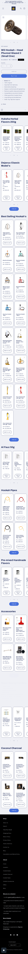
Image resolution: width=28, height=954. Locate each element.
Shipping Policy (7, 833)
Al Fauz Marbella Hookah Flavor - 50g (17, 464)
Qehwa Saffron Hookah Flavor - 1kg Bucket (18, 719)
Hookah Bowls (7, 870)
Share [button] (4, 104)
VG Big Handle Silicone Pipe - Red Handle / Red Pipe (20, 508)
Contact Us (6, 847)
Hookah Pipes (6, 877)
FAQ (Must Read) (7, 829)
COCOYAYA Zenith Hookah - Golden (7, 397)
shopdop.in (11, 949)
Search (5, 826)
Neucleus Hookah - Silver (20, 315)
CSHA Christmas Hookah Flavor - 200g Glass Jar (17, 581)
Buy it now (14, 76)
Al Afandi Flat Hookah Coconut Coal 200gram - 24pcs (7, 766)
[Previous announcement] (3, 2)
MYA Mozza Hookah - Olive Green (19, 342)
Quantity (3, 62)
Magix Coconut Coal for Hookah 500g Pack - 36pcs (7, 794)
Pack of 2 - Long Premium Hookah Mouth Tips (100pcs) (6, 720)
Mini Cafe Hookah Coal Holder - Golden (7, 629)
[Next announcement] (25, 2)
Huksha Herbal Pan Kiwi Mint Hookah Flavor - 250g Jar (6, 138)
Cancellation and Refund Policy (11, 854)
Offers (4, 884)
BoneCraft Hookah (7, 260)
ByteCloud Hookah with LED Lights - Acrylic (7, 342)
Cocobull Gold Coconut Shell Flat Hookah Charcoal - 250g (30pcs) (20, 795)
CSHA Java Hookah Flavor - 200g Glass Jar (6, 580)
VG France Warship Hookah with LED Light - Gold (7, 370)
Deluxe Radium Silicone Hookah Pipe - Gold (20, 536)
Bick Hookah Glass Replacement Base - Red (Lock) (20, 629)
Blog (4, 850)
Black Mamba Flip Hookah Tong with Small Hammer (7, 658)
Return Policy (6, 836)
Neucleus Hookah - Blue (7, 315)
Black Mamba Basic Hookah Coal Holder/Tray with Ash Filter (20, 658)
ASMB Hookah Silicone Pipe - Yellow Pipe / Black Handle (6, 508)
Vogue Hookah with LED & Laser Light (17, 182)
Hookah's (5, 867)
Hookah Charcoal (7, 874)
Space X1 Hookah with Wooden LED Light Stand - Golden (20, 370)
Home (4, 863)
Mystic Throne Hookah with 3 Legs (6, 288)
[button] (3, 8)
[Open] (3, 950)
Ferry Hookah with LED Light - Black (20, 233)
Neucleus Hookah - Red (20, 287)
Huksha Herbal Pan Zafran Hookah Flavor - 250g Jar (18, 138)
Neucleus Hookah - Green (20, 261)
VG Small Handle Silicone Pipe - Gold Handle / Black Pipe (7, 537)
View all (14, 208)
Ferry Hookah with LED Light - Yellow (7, 424)
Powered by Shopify (18, 949)
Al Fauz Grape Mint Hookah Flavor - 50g (6, 463)
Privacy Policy (7, 840)
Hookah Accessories (8, 881)
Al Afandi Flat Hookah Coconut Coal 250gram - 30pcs (20, 766)
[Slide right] (17, 42)
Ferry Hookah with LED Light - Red (6, 182)
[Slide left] (10, 42)
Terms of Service (7, 843)
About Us (5, 822)
